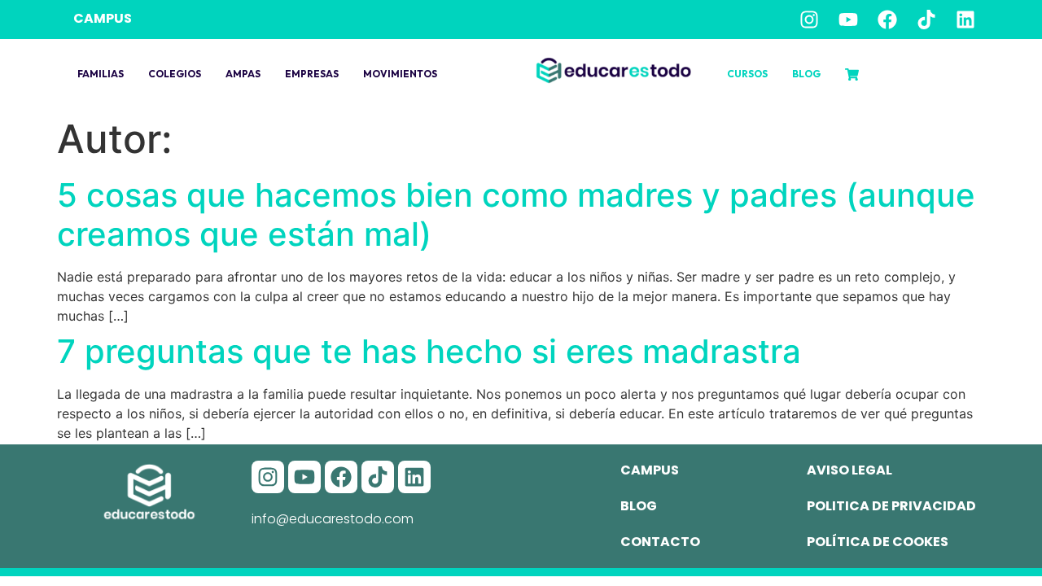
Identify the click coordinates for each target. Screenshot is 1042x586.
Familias (100, 74)
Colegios (174, 74)
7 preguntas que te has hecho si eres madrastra (429, 351)
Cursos (747, 74)
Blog (806, 74)
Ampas (242, 74)
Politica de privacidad (891, 505)
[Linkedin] (965, 19)
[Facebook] (887, 19)
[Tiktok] (926, 19)
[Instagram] (809, 19)
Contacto (660, 541)
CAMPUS (102, 18)
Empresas (312, 74)
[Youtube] (848, 19)
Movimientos (400, 74)
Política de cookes (877, 541)
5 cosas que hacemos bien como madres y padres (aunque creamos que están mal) (516, 214)
